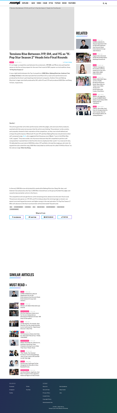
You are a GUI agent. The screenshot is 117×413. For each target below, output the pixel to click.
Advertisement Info (48, 402)
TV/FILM (57, 3)
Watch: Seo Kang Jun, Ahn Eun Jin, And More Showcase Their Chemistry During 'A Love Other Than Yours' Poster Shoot (30, 345)
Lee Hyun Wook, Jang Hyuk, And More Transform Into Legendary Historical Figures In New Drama (29, 373)
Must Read (17, 284)
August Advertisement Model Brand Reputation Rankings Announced (100, 57)
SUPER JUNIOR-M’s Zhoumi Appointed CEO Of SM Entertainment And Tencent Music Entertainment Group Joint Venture (99, 46)
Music (64, 3)
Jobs (60, 393)
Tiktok (65, 217)
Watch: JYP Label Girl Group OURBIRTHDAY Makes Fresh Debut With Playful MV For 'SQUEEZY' (100, 100)
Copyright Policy (47, 399)
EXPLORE (25, 3)
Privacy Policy (46, 393)
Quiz (33, 3)
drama (22, 361)
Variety (11, 62)
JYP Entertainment (18, 206)
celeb (22, 291)
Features (72, 3)
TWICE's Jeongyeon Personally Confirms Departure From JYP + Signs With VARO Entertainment (99, 70)
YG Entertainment (14, 209)
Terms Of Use (46, 389)
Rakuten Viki (62, 408)
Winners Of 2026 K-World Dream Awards (30, 306)
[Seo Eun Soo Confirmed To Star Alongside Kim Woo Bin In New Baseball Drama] (14, 363)
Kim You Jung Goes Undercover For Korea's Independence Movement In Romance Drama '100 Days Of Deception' (30, 315)
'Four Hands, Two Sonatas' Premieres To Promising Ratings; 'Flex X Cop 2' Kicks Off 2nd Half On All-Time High (29, 355)
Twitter (33, 217)
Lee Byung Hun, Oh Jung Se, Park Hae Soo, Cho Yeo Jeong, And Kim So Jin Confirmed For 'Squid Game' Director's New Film (30, 326)
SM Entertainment (51, 206)
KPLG (34, 206)
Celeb (45, 3)
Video (39, 3)
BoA (24, 136)
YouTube (28, 389)
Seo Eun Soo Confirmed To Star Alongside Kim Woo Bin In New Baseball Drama (29, 365)
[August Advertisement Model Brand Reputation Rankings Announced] (83, 58)
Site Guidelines (63, 386)
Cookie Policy (46, 396)
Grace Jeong (68, 62)
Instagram (49, 217)
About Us (45, 386)
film (22, 321)
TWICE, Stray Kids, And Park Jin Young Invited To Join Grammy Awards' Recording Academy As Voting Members (100, 112)
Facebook (17, 217)
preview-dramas (24, 311)
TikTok (27, 386)
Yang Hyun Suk (60, 206)
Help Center (62, 389)
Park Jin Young (40, 206)
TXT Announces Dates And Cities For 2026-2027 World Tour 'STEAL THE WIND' (30, 335)
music (22, 303)
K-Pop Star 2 (27, 206)
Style (51, 3)
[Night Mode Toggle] (106, 3)
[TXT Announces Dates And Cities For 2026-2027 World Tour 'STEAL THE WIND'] (14, 334)
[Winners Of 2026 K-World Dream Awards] (14, 306)
